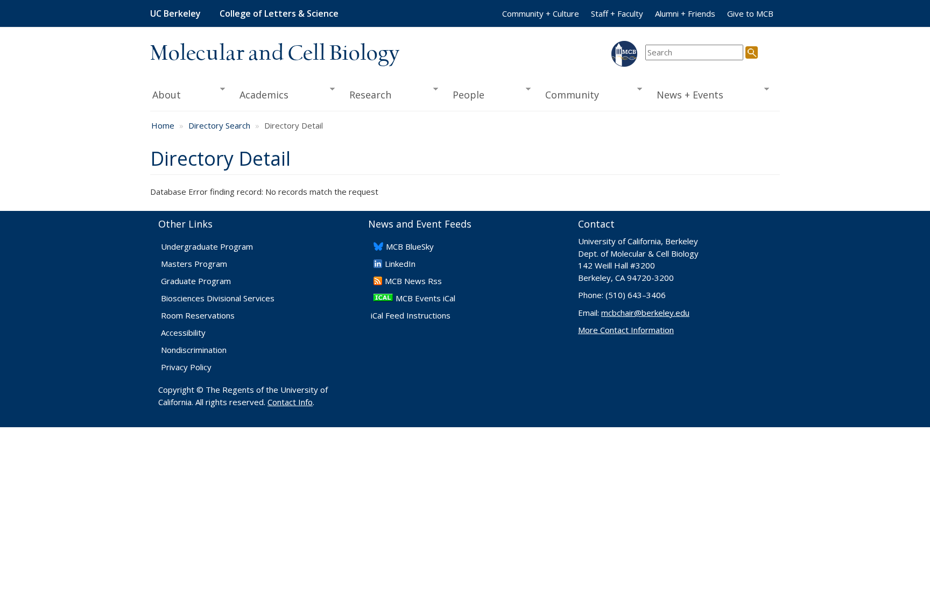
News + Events (686, 95)
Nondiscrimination (194, 349)
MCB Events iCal (425, 298)
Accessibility (183, 332)
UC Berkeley (175, 13)
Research (366, 95)
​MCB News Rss (413, 280)
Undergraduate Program (207, 246)
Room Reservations (198, 315)
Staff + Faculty (617, 13)
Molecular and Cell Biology (274, 54)
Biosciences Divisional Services (217, 298)
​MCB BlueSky (410, 246)
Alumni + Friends (685, 13)
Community (569, 95)
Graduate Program (196, 280)
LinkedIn (400, 263)
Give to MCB (750, 13)
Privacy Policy (186, 367)
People (465, 95)
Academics (260, 95)
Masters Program (194, 263)
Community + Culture (540, 13)
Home (162, 125)
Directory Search (219, 125)
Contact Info (290, 402)
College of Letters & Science (279, 13)
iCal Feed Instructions (410, 315)
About (165, 95)
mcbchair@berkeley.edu (645, 312)
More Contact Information (626, 329)
